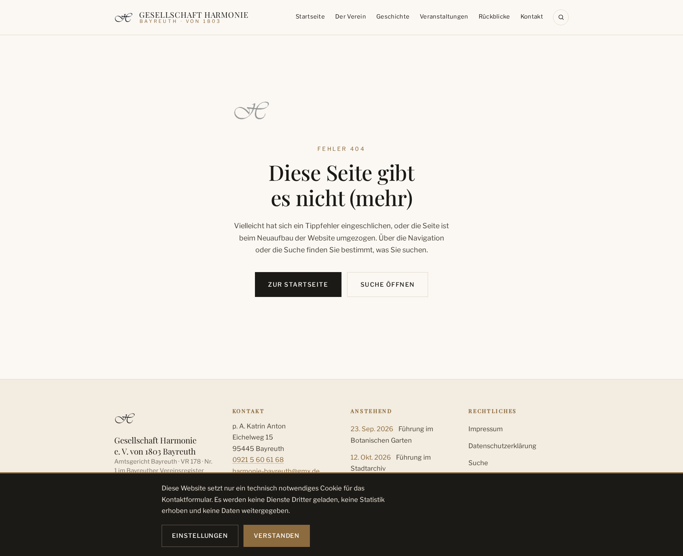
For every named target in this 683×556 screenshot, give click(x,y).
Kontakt (532, 16)
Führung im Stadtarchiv (391, 462)
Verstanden (277, 535)
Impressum (485, 429)
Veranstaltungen (444, 16)
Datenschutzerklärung (502, 446)
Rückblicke (494, 16)
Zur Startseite (298, 284)
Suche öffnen (387, 284)
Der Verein (350, 16)
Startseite (310, 16)
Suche (478, 463)
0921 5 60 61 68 (258, 460)
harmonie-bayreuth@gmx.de (276, 471)
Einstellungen (200, 535)
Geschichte (392, 16)
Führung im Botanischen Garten (392, 434)
